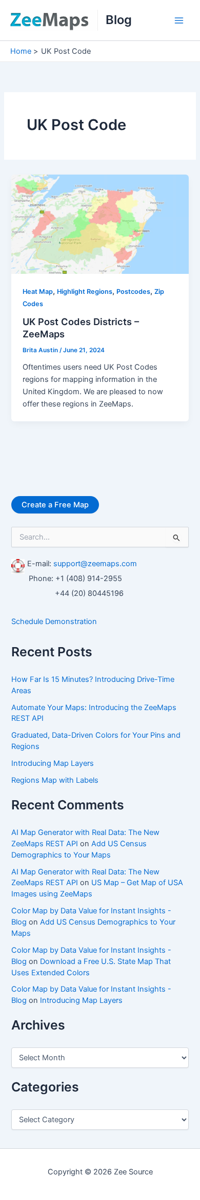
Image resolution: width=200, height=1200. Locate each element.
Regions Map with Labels (54, 780)
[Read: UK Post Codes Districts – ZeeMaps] (99, 223)
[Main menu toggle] (179, 20)
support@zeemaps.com (95, 563)
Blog (119, 19)
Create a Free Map (55, 504)
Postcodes (133, 291)
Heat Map (38, 291)
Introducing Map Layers (52, 763)
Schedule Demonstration (54, 621)
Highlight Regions (84, 291)
